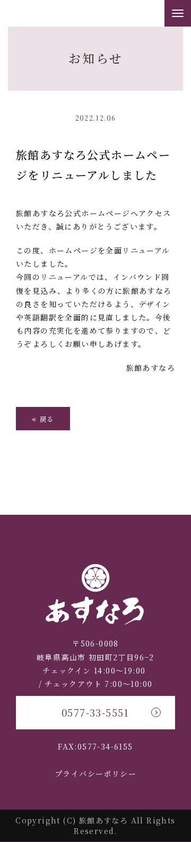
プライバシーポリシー (95, 773)
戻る (43, 418)
